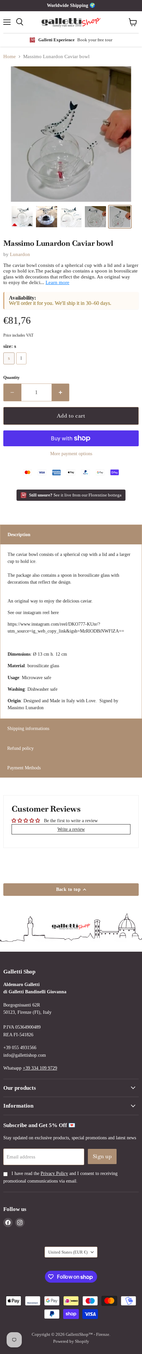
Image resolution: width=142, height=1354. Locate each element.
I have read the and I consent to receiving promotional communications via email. (60, 1177)
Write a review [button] (71, 829)
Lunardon (20, 254)
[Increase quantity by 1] (61, 392)
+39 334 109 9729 (40, 1068)
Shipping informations (28, 728)
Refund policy (20, 748)
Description (19, 534)
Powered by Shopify (71, 1341)
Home (9, 56)
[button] (22, 216)
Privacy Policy (54, 1173)
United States (68, 1252)
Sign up (102, 1156)
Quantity (11, 377)
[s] (9, 366)
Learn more (57, 282)
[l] (22, 366)
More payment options (71, 453)
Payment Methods (24, 767)
